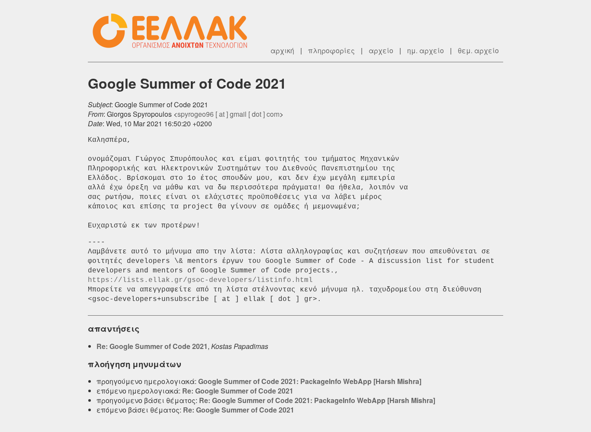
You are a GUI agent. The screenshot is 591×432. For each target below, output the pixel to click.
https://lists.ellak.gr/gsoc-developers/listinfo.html (200, 280)
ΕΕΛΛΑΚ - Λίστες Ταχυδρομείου (174, 31)
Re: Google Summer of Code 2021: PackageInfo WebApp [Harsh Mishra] (317, 400)
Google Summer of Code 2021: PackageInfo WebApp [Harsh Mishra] (309, 381)
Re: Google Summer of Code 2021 (152, 346)
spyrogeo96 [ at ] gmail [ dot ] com (228, 114)
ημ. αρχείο (425, 50)
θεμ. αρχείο (478, 50)
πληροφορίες (331, 50)
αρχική (282, 50)
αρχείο (381, 50)
